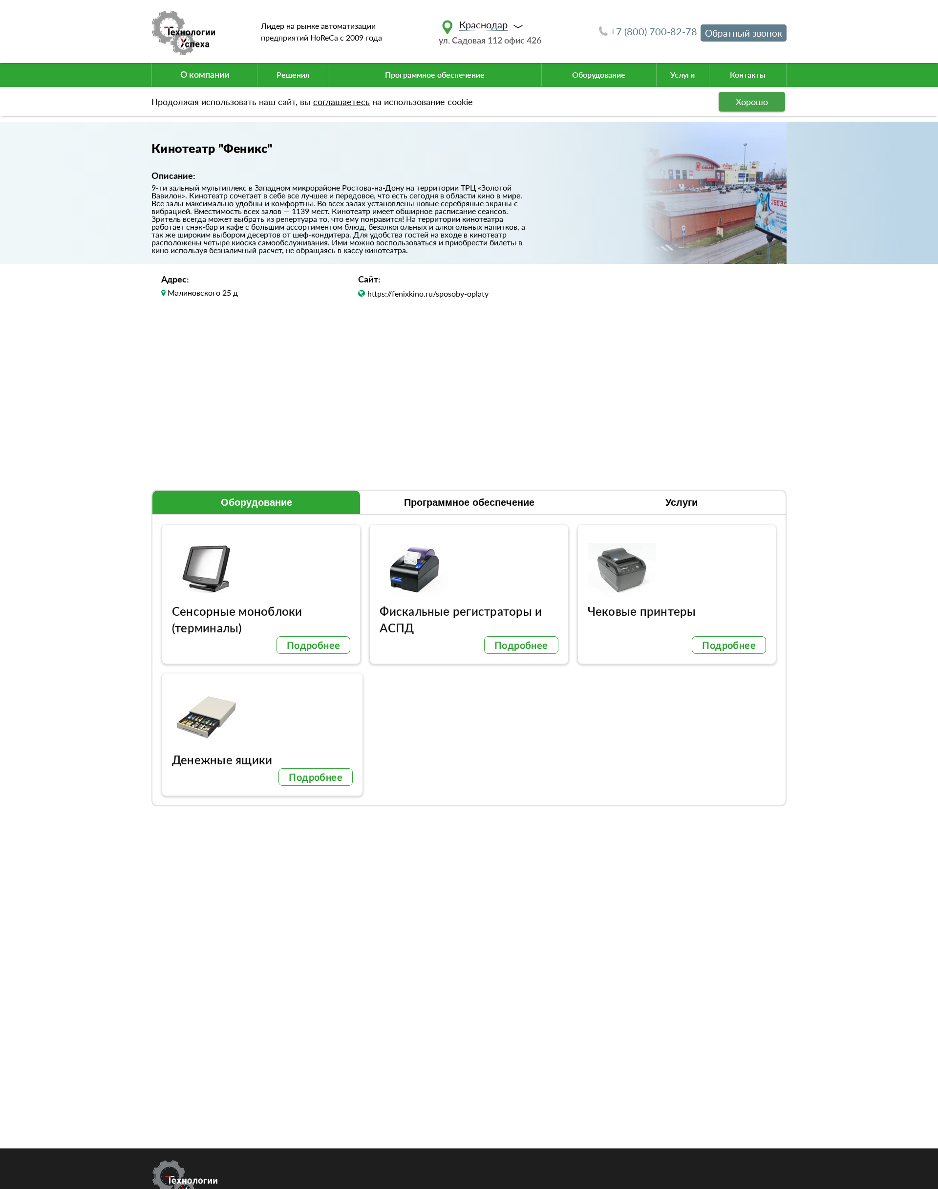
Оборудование (598, 74)
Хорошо (752, 101)
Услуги (682, 74)
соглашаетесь (341, 101)
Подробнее (314, 645)
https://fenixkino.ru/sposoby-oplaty (428, 293)
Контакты (748, 74)
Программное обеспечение (435, 74)
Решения (293, 74)
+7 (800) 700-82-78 (653, 31)
